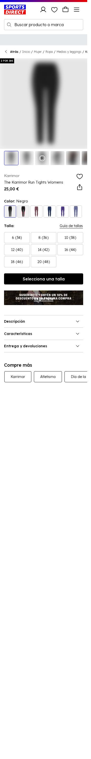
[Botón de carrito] (65, 9)
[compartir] (79, 187)
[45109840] (23, 211)
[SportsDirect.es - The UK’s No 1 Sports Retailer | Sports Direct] (15, 10)
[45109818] (49, 211)
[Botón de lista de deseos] (54, 9)
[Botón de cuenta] (43, 9)
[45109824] (76, 211)
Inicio (26, 52)
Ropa (49, 52)
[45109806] (36, 211)
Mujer (38, 52)
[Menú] (76, 9)
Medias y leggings (69, 52)
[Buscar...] (9, 24)
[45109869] (63, 211)
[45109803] (10, 211)
